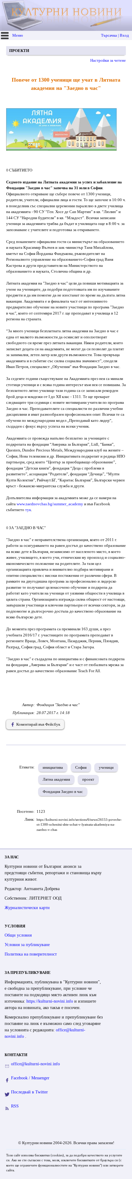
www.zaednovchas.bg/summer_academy (50, 504)
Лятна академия (56, 779)
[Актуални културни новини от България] (67, 15)
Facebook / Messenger (30, 1078)
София (81, 767)
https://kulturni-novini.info (50, 1001)
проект (88, 779)
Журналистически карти (27, 907)
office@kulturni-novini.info (35, 1064)
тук (28, 509)
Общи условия (18, 935)
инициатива (53, 767)
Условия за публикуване (27, 944)
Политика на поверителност (31, 954)
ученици (106, 767)
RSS (15, 1106)
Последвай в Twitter (29, 1092)
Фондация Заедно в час (63, 791)
